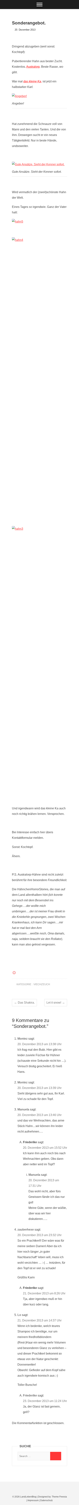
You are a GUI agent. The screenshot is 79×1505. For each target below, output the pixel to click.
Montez (22, 1038)
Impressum (33, 1500)
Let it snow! (55, 1002)
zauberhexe (25, 1229)
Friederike (30, 1395)
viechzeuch (41, 984)
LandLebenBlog (28, 1496)
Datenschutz (46, 1500)
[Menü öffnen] (39, 4)
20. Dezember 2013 (24, 29)
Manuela (23, 1109)
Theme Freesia (59, 1496)
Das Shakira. (24, 1002)
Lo (19, 1314)
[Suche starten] (55, 1456)
